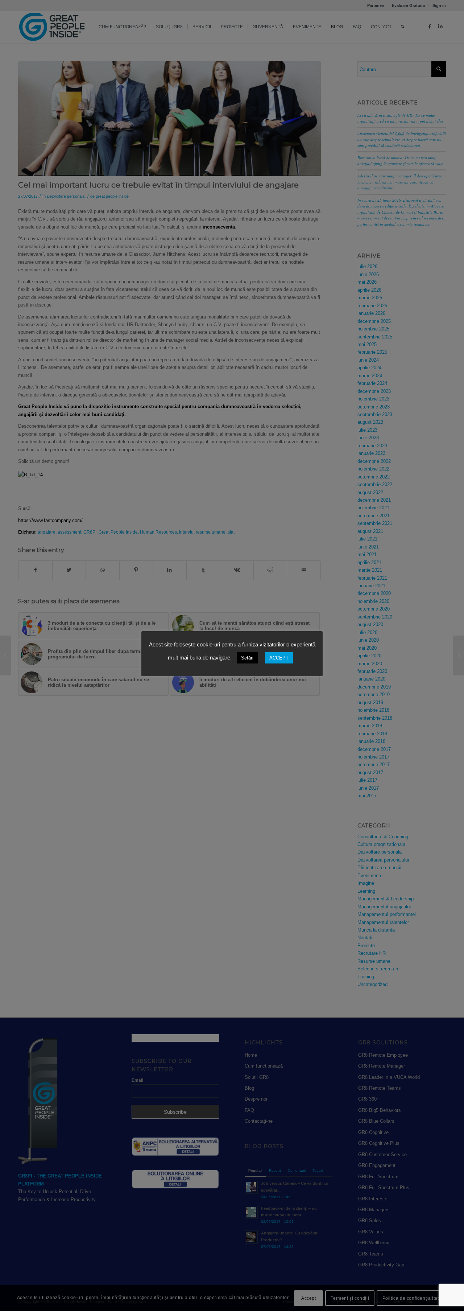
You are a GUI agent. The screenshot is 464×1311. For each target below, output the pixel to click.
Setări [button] (247, 658)
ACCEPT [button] (279, 658)
